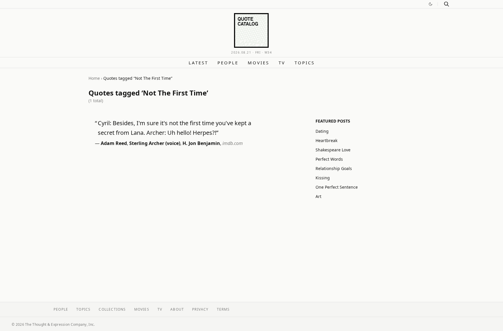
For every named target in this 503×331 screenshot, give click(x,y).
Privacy (200, 309)
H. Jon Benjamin (201, 143)
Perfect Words (329, 159)
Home (94, 78)
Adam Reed (114, 143)
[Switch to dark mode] (430, 4)
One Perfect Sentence (337, 187)
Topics (305, 63)
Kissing (323, 177)
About (177, 309)
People (227, 63)
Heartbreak (326, 140)
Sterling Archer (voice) (154, 143)
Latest (198, 63)
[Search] (446, 4)
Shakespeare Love (333, 150)
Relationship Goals (334, 168)
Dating (322, 131)
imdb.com (232, 143)
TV (282, 63)
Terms (223, 309)
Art (318, 196)
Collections (112, 309)
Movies (258, 63)
